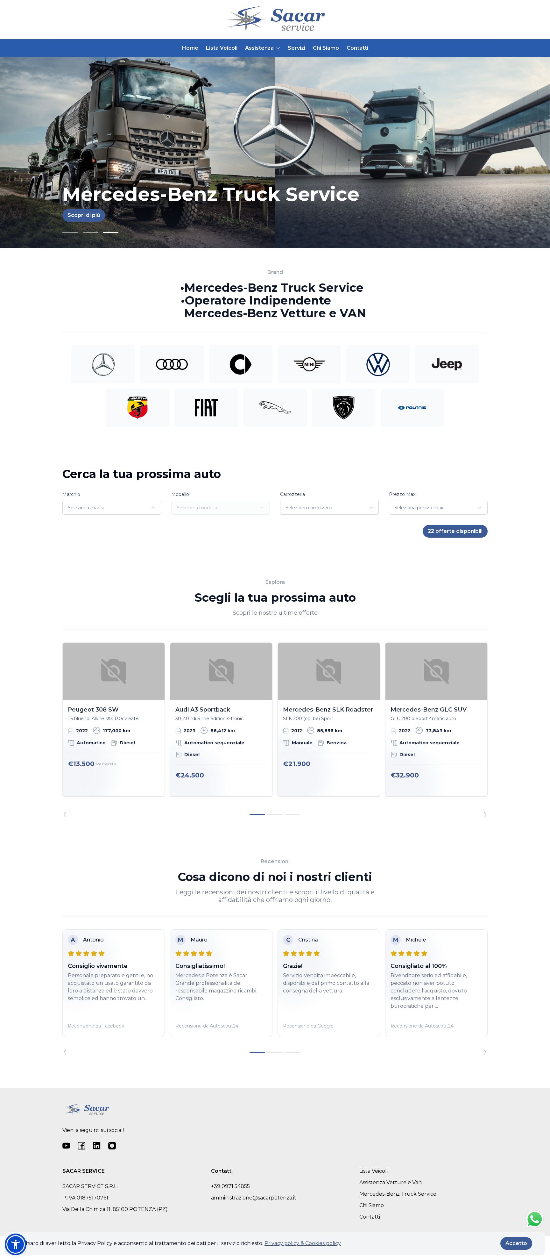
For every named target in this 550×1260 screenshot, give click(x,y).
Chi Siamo (326, 48)
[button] (15, 1244)
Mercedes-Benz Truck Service (397, 1194)
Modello (180, 494)
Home (190, 48)
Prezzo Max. (402, 494)
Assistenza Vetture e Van (390, 1182)
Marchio (71, 494)
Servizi (296, 48)
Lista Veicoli (221, 48)
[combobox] (111, 508)
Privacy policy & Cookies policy (302, 1243)
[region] (275, 729)
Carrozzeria (292, 494)
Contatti (357, 48)
